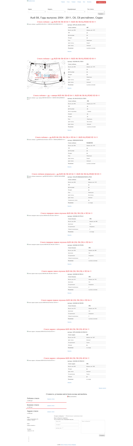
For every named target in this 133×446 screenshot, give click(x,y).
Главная (63, 1)
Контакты (89, 1)
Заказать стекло (51, 399)
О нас (68, 1)
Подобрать (101, 13)
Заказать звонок (102, 388)
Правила (74, 444)
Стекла (65, 444)
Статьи (69, 444)
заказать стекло (50, 405)
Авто (62, 444)
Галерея (73, 1)
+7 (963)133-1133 (101, 2)
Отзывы (79, 1)
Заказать (69, 51)
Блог (84, 1)
